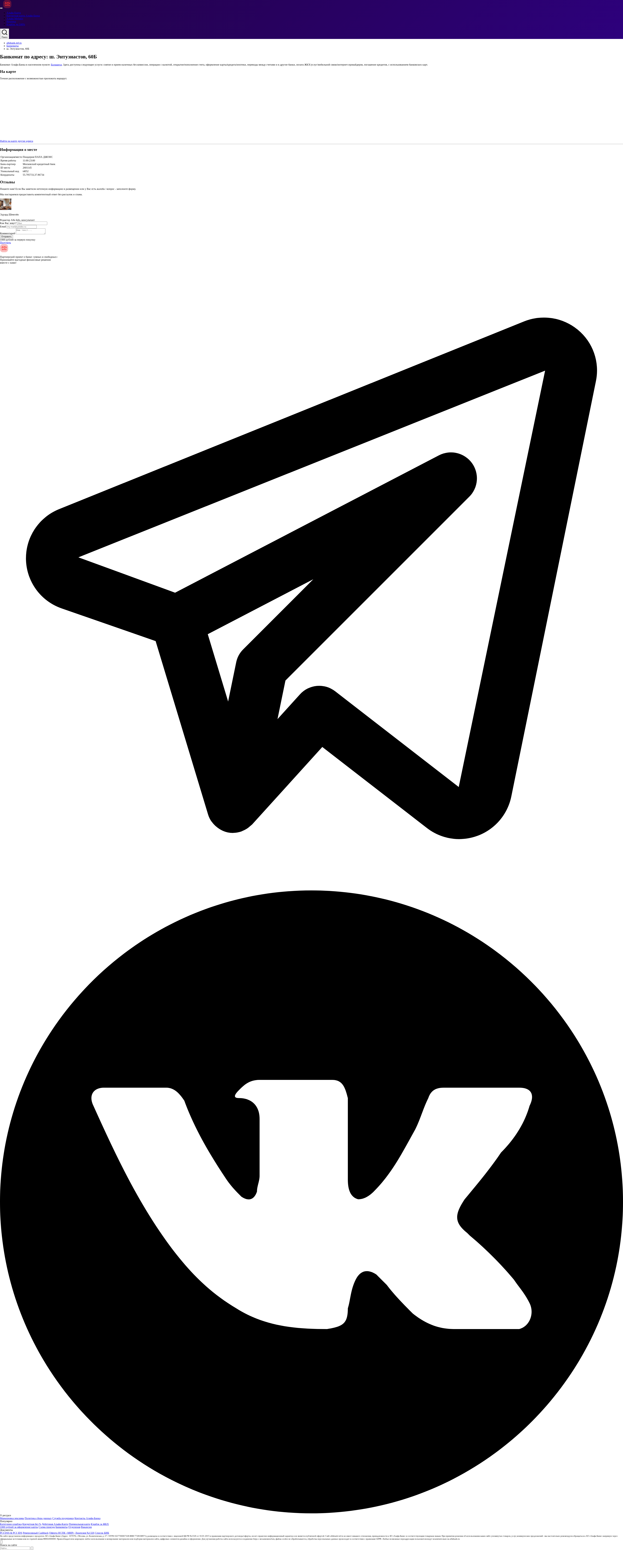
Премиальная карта (79, 1524)
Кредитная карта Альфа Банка (23, 15)
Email (3, 226)
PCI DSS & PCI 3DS (11, 1533)
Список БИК (102, 1533)
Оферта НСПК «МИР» (61, 1533)
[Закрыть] (1, 1542)
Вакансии (86, 1527)
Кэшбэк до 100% (15, 24)
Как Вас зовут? (8, 223)
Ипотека (11, 21)
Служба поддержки (63, 1518)
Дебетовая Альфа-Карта (55, 1524)
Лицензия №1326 (84, 1533)
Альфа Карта (13, 12)
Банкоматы (12, 45)
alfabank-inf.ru (14, 43)
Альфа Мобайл (14, 18)
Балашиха (56, 64)
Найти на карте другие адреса (16, 141)
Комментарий (7, 233)
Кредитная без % (31, 1524)
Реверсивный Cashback (36, 1533)
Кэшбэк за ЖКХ (100, 1524)
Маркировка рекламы (12, 1518)
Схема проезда (47, 1527)
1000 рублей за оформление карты (19, 1527)
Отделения (74, 1527)
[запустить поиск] (32, 1548)
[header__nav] (1, 8)
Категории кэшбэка (11, 1524)
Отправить (6, 236)
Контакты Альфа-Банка (87, 1518)
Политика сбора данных (38, 1518)
